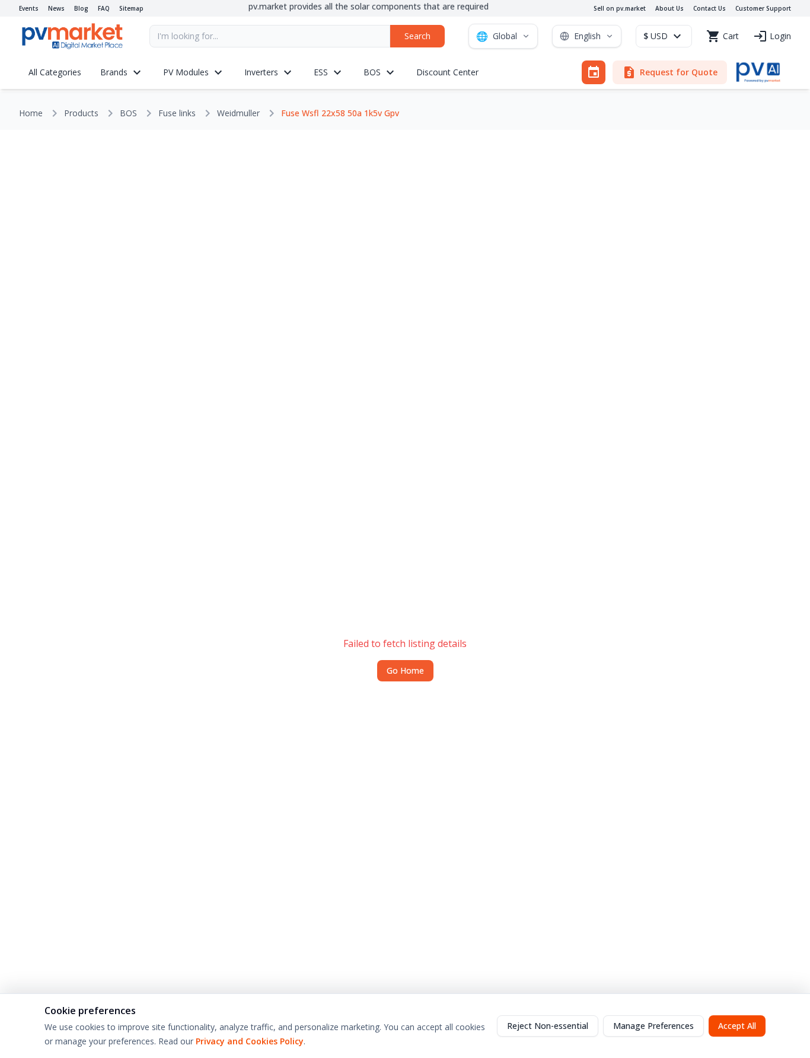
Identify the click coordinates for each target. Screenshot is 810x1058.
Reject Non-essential (547, 1025)
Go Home (405, 670)
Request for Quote (669, 72)
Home (31, 113)
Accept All (737, 1025)
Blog (81, 8)
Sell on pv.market (620, 8)
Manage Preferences (653, 1025)
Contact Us (709, 8)
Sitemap (131, 8)
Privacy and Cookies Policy (250, 1041)
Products (81, 113)
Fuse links (177, 113)
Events (29, 8)
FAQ (104, 8)
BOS (128, 113)
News (56, 8)
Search (417, 36)
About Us (669, 8)
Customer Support (763, 8)
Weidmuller (238, 113)
